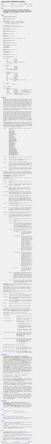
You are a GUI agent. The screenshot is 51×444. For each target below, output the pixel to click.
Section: (11, 3)
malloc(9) (10, 188)
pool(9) (22, 416)
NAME (2, 8)
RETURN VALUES (3, 400)
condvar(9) (15, 112)
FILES (2, 409)
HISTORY (2, 420)
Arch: (21, 3)
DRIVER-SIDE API (4, 354)
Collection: (25, 3)
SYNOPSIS (2, 15)
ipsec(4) (16, 169)
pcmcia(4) (9, 416)
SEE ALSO (2, 414)
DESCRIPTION (3, 97)
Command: (2, 3)
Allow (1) (18, 316)
